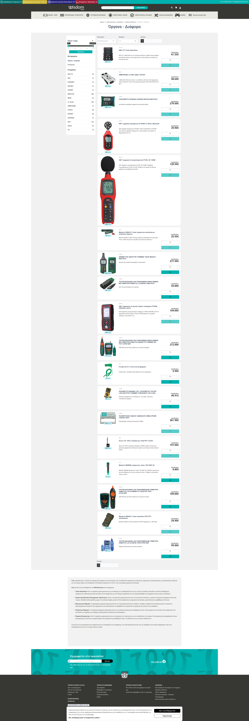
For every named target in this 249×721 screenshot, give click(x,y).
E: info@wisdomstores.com (240, 1)
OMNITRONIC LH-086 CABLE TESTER (132, 75)
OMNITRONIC (81, 106)
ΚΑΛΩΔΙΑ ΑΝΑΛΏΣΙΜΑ (166, 15)
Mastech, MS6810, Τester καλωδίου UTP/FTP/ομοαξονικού (135, 517)
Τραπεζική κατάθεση (102, 694)
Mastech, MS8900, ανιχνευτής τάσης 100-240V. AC (137, 465)
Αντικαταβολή (101, 687)
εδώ (92, 714)
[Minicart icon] (176, 8)
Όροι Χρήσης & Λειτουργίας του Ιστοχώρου (167, 687)
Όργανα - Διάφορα (74, 60)
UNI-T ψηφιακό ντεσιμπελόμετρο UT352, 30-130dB (137, 160)
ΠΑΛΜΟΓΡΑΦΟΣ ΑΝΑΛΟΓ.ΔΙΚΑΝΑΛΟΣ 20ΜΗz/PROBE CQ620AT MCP (137, 417)
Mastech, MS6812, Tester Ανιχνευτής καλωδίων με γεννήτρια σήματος (137, 233)
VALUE (81, 126)
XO (81, 130)
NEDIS (81, 98)
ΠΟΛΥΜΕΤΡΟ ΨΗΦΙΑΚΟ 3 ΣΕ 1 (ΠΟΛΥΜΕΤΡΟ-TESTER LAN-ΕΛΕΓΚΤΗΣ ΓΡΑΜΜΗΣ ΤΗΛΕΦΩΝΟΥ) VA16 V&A (137, 392)
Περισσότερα (167, 716)
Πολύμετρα (71, 64)
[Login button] (180, 8)
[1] (92, 41)
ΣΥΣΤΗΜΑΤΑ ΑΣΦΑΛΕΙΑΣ (98, 15)
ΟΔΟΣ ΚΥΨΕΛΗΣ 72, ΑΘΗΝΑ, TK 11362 (78, 705)
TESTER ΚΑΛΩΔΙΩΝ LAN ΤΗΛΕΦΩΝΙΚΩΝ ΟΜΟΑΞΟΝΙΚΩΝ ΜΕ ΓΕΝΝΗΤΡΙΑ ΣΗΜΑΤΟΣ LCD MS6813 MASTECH (138, 282)
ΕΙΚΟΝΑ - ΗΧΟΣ (52, 15)
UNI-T (81, 122)
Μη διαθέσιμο (170, 65)
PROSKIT (81, 114)
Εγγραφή (107, 661)
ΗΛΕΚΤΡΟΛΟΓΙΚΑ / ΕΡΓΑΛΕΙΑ (143, 15)
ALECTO (81, 74)
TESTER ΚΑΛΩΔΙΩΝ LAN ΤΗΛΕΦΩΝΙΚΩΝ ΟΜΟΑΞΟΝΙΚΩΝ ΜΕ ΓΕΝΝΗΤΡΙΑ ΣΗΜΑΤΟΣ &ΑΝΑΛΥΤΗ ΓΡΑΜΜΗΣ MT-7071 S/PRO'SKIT (138, 342)
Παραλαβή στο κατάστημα (104, 690)
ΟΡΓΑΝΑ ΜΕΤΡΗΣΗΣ (130, 22)
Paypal (98, 697)
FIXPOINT (81, 86)
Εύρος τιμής (73, 41)
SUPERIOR (81, 118)
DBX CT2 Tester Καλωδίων (128, 50)
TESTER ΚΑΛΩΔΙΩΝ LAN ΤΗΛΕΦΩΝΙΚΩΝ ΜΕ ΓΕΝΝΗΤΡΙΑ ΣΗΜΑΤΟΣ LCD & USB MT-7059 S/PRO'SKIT (138, 542)
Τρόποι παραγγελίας (160, 692)
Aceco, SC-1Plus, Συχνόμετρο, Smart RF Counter (136, 441)
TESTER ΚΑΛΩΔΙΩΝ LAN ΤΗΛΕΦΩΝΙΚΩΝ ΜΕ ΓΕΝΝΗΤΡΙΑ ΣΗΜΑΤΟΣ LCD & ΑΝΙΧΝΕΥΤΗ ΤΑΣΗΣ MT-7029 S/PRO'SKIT (138, 491)
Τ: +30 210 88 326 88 (225, 1)
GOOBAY (81, 90)
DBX (81, 78)
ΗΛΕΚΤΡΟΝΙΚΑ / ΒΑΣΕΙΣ (120, 15)
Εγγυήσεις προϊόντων (161, 690)
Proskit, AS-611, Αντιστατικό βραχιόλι (132, 367)
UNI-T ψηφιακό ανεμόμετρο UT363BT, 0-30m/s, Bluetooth (139, 124)
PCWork (81, 110)
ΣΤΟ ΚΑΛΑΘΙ (170, 272)
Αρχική (102, 22)
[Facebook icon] (164, 662)
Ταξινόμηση (100, 37)
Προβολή (121, 37)
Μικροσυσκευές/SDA (199, 15)
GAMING (182, 15)
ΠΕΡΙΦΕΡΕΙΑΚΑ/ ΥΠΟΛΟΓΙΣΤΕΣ (73, 15)
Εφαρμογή (80, 52)
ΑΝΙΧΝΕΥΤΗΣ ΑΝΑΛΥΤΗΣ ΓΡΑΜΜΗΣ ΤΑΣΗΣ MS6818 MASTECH (137, 258)
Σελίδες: (143, 37)
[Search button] (172, 8)
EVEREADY (81, 82)
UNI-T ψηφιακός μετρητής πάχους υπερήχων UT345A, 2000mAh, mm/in (138, 307)
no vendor (81, 102)
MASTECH (81, 94)
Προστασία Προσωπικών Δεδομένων (165, 699)
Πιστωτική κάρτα (101, 692)
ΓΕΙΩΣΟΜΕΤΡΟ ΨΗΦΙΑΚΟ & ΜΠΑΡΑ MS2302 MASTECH (138, 99)
